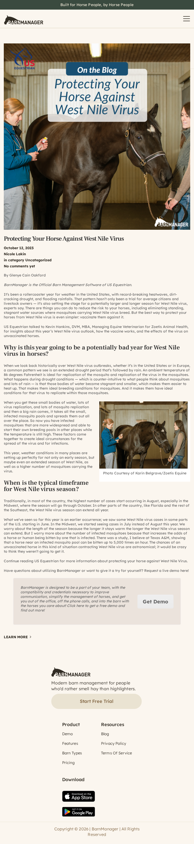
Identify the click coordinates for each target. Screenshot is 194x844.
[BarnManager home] (23, 18)
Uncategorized (38, 260)
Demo (67, 733)
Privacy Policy (113, 743)
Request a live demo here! (166, 570)
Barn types (72, 753)
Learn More (16, 637)
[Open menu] (186, 18)
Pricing (68, 762)
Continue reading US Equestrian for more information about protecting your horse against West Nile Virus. (96, 561)
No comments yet (19, 266)
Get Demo (155, 601)
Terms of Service (116, 753)
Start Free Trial (96, 701)
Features (70, 743)
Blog (105, 733)
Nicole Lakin (15, 254)
